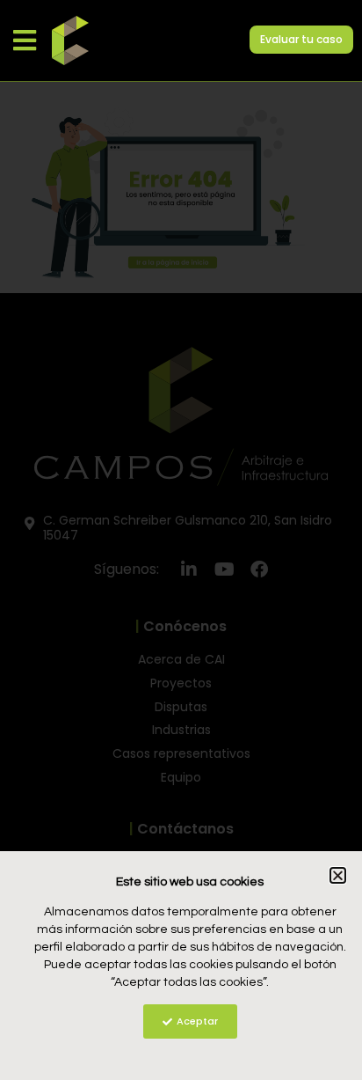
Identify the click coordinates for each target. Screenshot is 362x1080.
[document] (181, 540)
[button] (24, 40)
